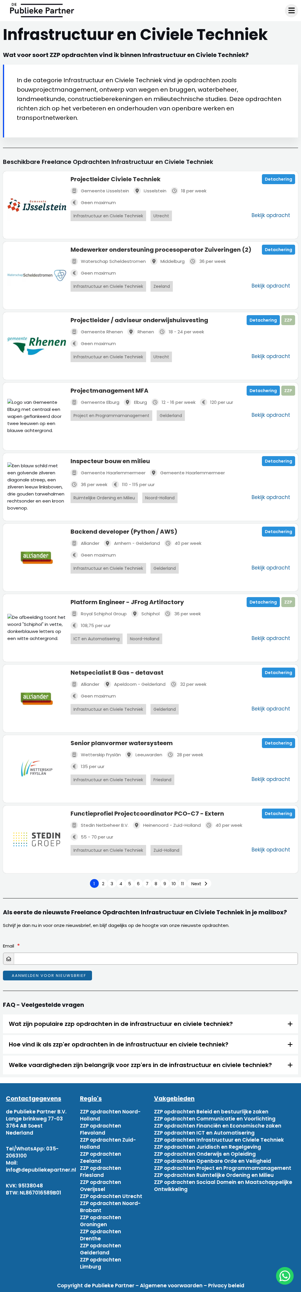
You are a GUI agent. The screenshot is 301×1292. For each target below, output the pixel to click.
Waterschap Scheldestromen (113, 261)
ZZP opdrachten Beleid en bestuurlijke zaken (211, 1111)
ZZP (288, 320)
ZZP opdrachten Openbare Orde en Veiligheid (212, 1161)
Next (196, 884)
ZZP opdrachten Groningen (100, 1221)
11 (182, 884)
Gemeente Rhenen (102, 332)
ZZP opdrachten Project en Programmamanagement (222, 1168)
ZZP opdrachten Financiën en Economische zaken (217, 1125)
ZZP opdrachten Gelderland (100, 1249)
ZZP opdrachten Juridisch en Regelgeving (207, 1146)
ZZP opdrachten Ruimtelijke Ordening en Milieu (214, 1175)
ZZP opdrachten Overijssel (100, 1186)
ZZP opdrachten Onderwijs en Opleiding (205, 1153)
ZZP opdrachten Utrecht (111, 1196)
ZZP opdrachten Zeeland (100, 1157)
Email (8, 946)
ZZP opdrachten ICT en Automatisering (204, 1132)
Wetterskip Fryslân (101, 755)
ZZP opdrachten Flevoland (100, 1129)
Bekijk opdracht (271, 215)
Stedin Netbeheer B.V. (104, 825)
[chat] (285, 1276)
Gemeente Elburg (100, 402)
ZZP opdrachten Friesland (100, 1172)
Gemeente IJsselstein (105, 191)
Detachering (278, 179)
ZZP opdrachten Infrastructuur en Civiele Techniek (219, 1139)
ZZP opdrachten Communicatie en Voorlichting (214, 1118)
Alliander (90, 543)
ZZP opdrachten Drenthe (100, 1235)
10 (174, 884)
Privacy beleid (226, 1285)
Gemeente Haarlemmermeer (113, 473)
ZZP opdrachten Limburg (100, 1263)
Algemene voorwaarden (171, 1285)
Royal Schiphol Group (104, 614)
